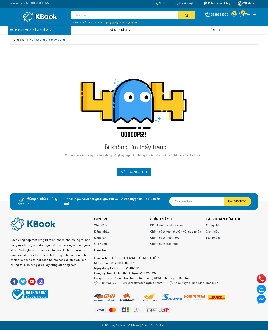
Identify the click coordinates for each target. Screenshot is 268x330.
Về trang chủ (134, 172)
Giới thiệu (212, 231)
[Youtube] (32, 281)
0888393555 (107, 283)
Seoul (98, 22)
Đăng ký (100, 237)
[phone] (261, 278)
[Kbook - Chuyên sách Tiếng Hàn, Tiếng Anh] (40, 16)
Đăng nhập (101, 231)
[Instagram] (40, 281)
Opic (121, 22)
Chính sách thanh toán (165, 237)
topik (107, 22)
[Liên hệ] (261, 299)
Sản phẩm (119, 30)
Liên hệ (214, 30)
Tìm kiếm (100, 225)
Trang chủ (213, 225)
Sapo (163, 325)
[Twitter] (23, 281)
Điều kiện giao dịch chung (168, 225)
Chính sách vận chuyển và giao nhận (175, 231)
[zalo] (261, 289)
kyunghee (132, 22)
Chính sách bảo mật (164, 243)
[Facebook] (14, 281)
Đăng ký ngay (237, 201)
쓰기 (114, 22)
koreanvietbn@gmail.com (145, 283)
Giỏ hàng (100, 243)
